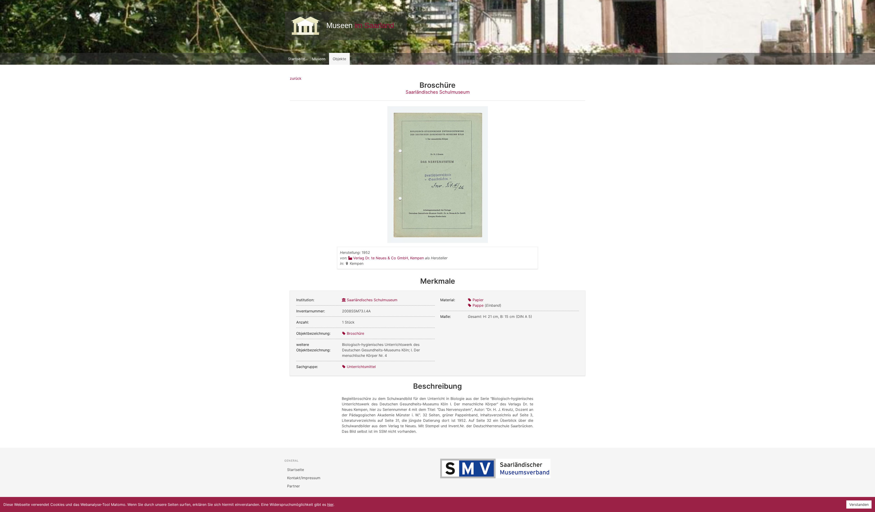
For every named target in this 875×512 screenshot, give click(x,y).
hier (330, 504)
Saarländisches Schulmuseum (438, 92)
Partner (293, 486)
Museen (318, 59)
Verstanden (859, 504)
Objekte (339, 59)
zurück (295, 78)
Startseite (296, 59)
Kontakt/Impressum (303, 478)
